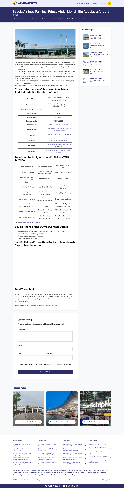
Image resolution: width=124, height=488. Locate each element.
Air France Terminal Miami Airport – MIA (23, 445)
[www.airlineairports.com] (25, 3)
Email (20, 354)
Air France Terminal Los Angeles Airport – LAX (47, 463)
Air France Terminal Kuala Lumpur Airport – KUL (48, 449)
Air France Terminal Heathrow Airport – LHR (47, 445)
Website (49, 354)
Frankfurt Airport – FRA (96, 444)
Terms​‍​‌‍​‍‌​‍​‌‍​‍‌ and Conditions (92, 480)
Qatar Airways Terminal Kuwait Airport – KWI (72, 445)
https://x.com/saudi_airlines (59, 141)
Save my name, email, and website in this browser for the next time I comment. (44, 365)
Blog (103, 3)
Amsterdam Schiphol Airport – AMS (98, 453)
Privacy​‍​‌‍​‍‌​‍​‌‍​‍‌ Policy (106, 480)
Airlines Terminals (83, 3)
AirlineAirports (17, 19)
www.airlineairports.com (26, 480)
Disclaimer (80, 480)
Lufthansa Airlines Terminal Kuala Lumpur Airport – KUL (23, 463)
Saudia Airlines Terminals (30, 19)
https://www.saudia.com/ (58, 125)
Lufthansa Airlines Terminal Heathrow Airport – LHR (21, 458)
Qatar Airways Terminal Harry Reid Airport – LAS (72, 458)
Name (20, 345)
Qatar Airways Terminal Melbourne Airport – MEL (71, 449)
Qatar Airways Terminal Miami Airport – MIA (72, 454)
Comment (22, 330)
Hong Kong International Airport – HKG (99, 457)
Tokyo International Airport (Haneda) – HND (97, 462)
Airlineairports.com (27, 471)
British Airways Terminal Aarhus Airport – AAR (22, 449)
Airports (96, 3)
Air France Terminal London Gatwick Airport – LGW (46, 458)
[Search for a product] (109, 3)
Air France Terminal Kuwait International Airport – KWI (46, 454)
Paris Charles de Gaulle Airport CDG (98, 448)
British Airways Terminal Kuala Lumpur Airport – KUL (22, 454)
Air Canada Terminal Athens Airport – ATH (71, 463)
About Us (72, 480)
